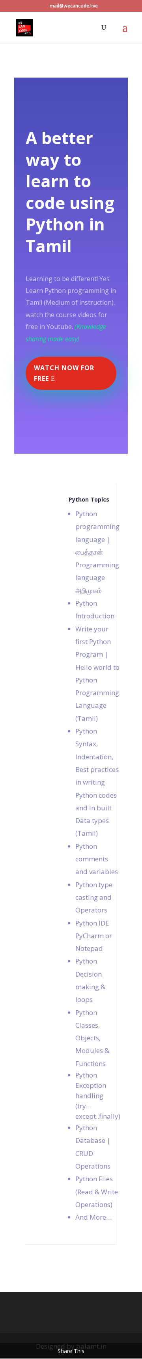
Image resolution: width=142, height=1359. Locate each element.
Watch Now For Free (64, 373)
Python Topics (89, 499)
